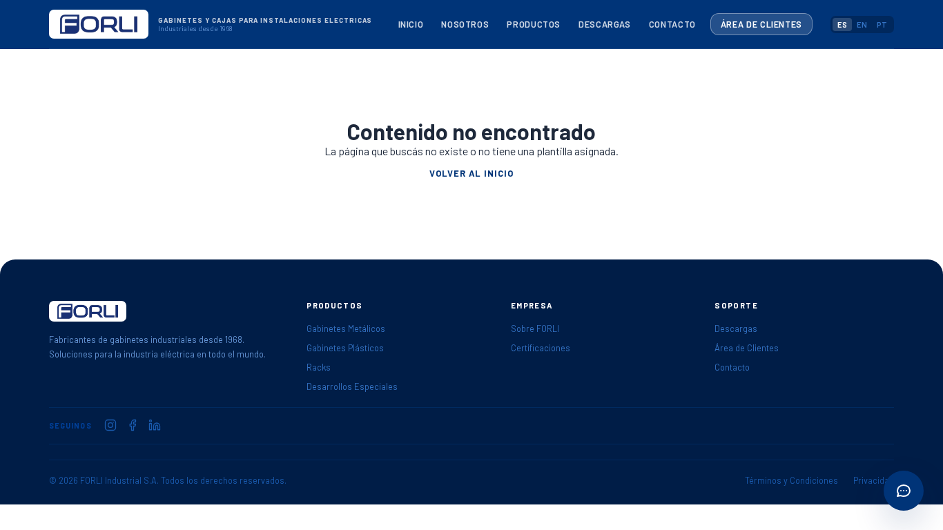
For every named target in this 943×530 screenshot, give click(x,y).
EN (862, 24)
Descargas (605, 24)
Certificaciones (540, 347)
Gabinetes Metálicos (346, 328)
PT (882, 24)
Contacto (672, 24)
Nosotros (465, 24)
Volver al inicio (471, 173)
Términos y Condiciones (791, 480)
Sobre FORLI (535, 328)
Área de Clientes (761, 24)
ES (842, 24)
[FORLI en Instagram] (110, 425)
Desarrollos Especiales (352, 386)
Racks (319, 367)
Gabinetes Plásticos (345, 347)
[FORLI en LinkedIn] (154, 425)
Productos (534, 24)
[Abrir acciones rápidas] (904, 491)
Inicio (411, 24)
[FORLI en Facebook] (132, 425)
